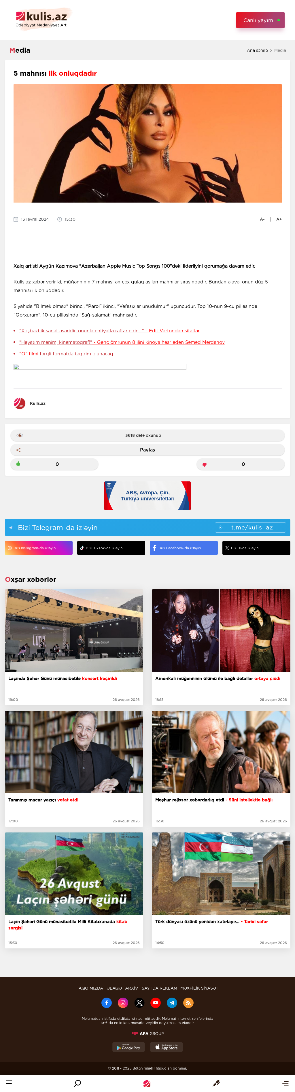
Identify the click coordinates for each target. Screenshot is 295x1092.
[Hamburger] (9, 1083)
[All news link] (285, 1083)
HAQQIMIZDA (89, 988)
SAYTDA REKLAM (159, 988)
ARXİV (131, 988)
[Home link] (146, 1083)
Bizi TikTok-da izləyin (104, 548)
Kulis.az (38, 403)
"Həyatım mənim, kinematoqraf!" (122, 342)
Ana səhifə (257, 50)
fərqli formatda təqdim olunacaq (66, 354)
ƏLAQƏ (114, 988)
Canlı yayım (258, 20)
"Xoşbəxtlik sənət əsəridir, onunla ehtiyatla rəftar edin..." (109, 330)
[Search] (77, 1083)
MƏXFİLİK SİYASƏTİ (200, 988)
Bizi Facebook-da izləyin (179, 548)
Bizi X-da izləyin (244, 548)
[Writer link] (216, 1083)
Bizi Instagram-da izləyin (35, 548)
